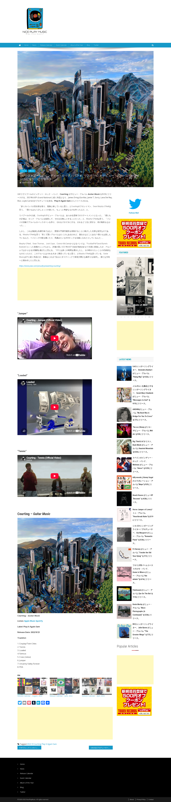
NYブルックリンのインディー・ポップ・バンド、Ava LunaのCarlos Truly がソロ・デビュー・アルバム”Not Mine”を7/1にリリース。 (30, 748)
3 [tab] (128, 317)
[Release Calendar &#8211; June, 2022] (65, 686)
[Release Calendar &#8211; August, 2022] (32, 686)
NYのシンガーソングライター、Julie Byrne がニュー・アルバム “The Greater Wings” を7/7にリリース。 (143, 631)
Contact (151, 799)
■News (32, 171)
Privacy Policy (141, 799)
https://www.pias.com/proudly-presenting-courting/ (40, 266)
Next (150, 310)
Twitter (96, 45)
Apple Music (29, 621)
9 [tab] (149, 317)
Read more (125, 310)
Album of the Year (76, 45)
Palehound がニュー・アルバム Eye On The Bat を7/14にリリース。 (143, 593)
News (34, 45)
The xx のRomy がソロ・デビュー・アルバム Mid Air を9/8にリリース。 (143, 430)
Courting (37, 744)
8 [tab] (145, 317)
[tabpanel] (135, 286)
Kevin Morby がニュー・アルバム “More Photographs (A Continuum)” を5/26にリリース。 (142, 611)
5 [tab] (135, 317)
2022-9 (23, 171)
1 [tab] (121, 317)
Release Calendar (46, 45)
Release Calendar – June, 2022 (61, 696)
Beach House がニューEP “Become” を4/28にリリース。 (143, 498)
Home (26, 45)
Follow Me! (134, 213)
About (132, 799)
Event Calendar (61, 45)
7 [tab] (142, 317)
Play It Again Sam (49, 744)
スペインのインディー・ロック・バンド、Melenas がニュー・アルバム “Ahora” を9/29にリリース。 (143, 465)
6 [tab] (138, 317)
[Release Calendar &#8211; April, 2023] (97, 686)
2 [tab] (125, 317)
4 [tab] (132, 317)
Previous (145, 310)
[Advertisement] (65, 284)
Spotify (39, 621)
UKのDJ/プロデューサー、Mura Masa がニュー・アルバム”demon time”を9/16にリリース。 (102, 748)
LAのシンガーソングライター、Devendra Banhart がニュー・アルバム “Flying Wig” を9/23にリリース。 (143, 373)
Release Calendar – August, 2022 (29, 696)
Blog (88, 45)
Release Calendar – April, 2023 (93, 696)
